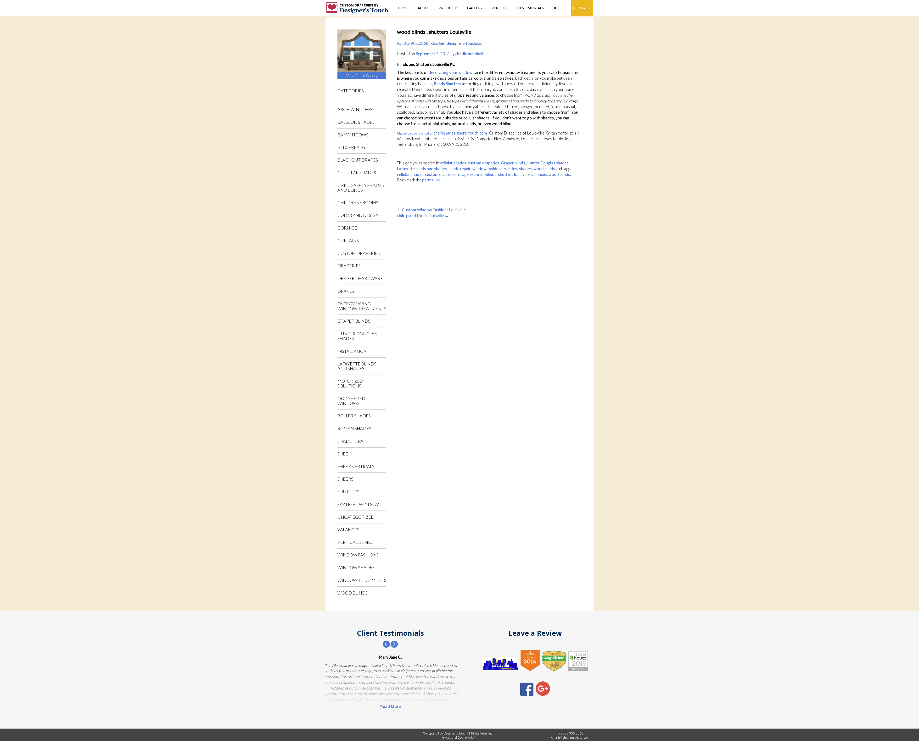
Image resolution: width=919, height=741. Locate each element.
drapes (345, 291)
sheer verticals (355, 466)
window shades (356, 567)
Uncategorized (355, 517)
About (424, 8)
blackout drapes (357, 160)
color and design (358, 215)
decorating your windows (452, 72)
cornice (347, 227)
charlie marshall (469, 53)
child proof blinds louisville (423, 215)
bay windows (352, 134)
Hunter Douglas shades (357, 336)
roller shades (354, 415)
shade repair (352, 441)
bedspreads (351, 147)
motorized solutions (350, 383)
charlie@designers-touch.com (458, 43)
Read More (390, 706)
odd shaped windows (351, 401)
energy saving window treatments (361, 306)
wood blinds (352, 592)
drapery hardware (360, 278)
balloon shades (356, 122)
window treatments (361, 580)
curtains (348, 240)
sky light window (358, 504)
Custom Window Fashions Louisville (431, 209)
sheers (345, 479)
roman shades (354, 428)
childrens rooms (357, 202)
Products (448, 8)
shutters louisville (514, 174)
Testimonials (530, 8)
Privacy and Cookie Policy (458, 737)
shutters (348, 491)
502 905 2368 (573, 733)
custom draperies (358, 253)
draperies (349, 265)
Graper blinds (353, 321)
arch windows (354, 109)
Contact (581, 8)
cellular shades (356, 172)
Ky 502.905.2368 (412, 43)
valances (348, 529)
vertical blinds (355, 542)
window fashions (358, 554)
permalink (431, 179)
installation (352, 351)
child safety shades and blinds (360, 188)
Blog (557, 8)
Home (403, 8)
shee (342, 453)
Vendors (500, 8)
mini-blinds (486, 174)
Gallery (475, 8)
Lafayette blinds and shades (356, 366)
